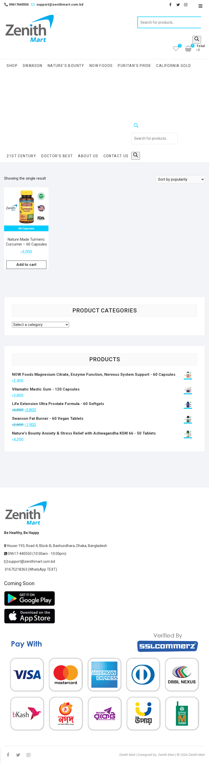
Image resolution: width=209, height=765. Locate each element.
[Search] (196, 40)
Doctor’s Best (57, 156)
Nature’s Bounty (66, 66)
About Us (88, 156)
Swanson (33, 66)
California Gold (173, 66)
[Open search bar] (154, 126)
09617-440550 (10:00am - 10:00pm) (36, 554)
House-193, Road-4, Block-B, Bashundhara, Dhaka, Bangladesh (56, 546)
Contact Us (116, 156)
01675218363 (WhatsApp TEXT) (30, 569)
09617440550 (16, 4)
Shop (12, 66)
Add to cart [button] (26, 264)
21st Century (21, 156)
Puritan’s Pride (134, 66)
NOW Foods (101, 66)
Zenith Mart (127, 755)
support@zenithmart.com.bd (59, 4)
